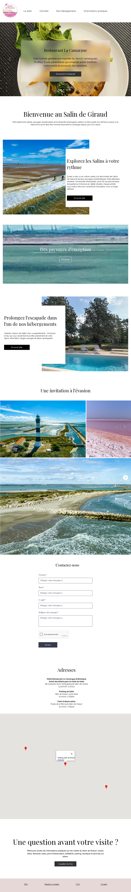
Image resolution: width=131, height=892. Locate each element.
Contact (104, 884)
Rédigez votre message (48, 612)
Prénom (42, 575)
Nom (41, 587)
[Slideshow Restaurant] (67, 90)
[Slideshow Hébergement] (63, 89)
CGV (78, 884)
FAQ (26, 884)
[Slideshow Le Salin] (70, 89)
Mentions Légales (52, 884)
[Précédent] (10, 59)
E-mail (41, 600)
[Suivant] (121, 59)
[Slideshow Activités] (60, 89)
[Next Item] (125, 477)
